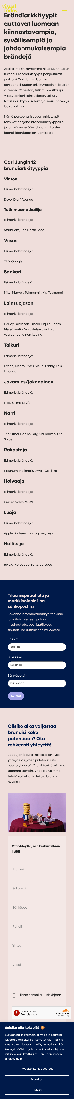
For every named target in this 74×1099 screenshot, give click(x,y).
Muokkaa (37, 1079)
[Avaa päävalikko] (65, 9)
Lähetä (16, 695)
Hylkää (37, 1090)
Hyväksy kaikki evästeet (37, 1068)
